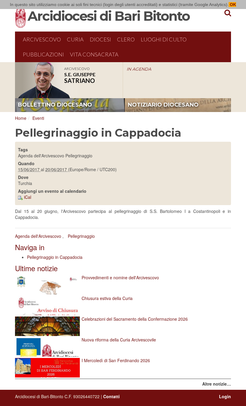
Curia (75, 39)
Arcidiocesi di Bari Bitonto (109, 16)
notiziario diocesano (163, 105)
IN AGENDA (139, 69)
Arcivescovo (42, 39)
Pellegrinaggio (81, 236)
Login (225, 396)
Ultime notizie (36, 268)
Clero (126, 39)
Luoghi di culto (164, 39)
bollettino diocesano (55, 105)
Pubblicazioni (43, 54)
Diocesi (100, 39)
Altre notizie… (216, 384)
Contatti (111, 396)
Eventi (38, 118)
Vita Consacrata (94, 54)
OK (232, 4)
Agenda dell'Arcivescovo (38, 236)
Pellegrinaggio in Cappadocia (54, 257)
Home (20, 118)
